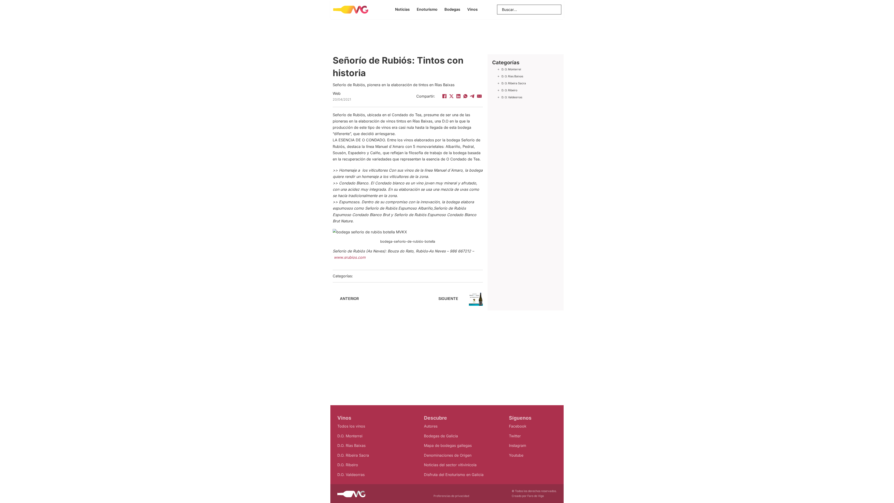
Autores (430, 426)
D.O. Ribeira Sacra (353, 455)
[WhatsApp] (465, 96)
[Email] (479, 96)
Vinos (472, 9)
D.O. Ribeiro (347, 464)
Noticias (402, 9)
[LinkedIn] (458, 96)
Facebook (517, 426)
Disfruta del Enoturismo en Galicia (454, 474)
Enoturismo (427, 9)
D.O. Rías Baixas (351, 445)
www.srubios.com (350, 257)
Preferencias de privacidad (451, 496)
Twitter (515, 436)
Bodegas (452, 9)
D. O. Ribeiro (509, 90)
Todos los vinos (351, 426)
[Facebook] (444, 96)
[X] (451, 96)
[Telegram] (472, 96)
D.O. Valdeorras (351, 474)
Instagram (517, 445)
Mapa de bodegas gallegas (448, 445)
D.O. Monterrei (349, 436)
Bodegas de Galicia (441, 436)
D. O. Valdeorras (511, 97)
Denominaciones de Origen (447, 455)
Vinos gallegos (376, 276)
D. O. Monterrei (511, 69)
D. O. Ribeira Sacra (513, 83)
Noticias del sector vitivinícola (450, 464)
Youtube (516, 455)
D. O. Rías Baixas (512, 76)
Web (337, 93)
